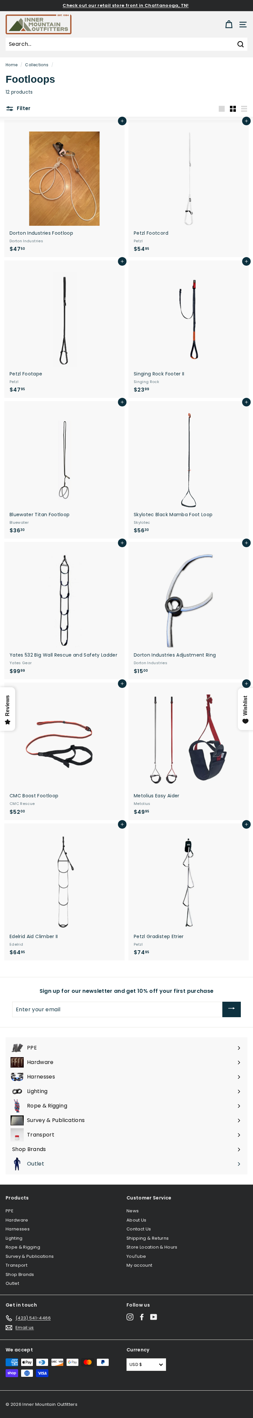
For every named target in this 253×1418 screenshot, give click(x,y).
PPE (10, 1211)
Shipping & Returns (147, 1238)
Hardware (17, 1220)
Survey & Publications (30, 1256)
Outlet (12, 1283)
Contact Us (138, 1229)
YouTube (136, 1256)
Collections (36, 65)
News (132, 1211)
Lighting (14, 1238)
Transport (16, 1265)
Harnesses (18, 1229)
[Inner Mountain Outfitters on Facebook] (141, 1317)
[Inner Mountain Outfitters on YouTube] (153, 1317)
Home (11, 65)
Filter (23, 108)
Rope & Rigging (23, 1247)
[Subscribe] (231, 1009)
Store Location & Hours (152, 1247)
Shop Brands (20, 1274)
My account (139, 1265)
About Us (136, 1220)
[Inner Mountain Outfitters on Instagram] (129, 1317)
